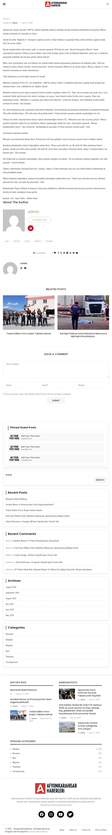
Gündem (9, 639)
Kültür (17, 241)
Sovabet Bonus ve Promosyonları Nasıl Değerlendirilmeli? (30, 504)
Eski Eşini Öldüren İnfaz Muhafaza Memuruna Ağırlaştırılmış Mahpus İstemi (38, 515)
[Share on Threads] (70, 252)
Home (62, 829)
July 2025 (10, 604)
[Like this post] (55, 252)
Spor (8, 650)
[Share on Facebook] (58, 252)
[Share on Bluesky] (74, 252)
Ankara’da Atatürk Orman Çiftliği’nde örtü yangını (88, 725)
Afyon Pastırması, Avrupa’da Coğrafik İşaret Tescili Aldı (39, 562)
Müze (27, 241)
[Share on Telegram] (67, 252)
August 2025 (11, 598)
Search (9, 474)
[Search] (107, 4)
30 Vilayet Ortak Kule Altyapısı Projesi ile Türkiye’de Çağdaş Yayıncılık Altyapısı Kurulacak (53, 569)
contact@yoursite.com (61, 805)
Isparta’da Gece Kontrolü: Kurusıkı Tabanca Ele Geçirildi (89, 693)
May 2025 (10, 615)
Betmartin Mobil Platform (16, 499)
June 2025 (10, 609)
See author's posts (39, 219)
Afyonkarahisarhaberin (38, 831)
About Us (73, 829)
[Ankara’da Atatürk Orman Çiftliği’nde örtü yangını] (67, 727)
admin (15, 22)
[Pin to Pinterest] (64, 252)
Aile (7, 241)
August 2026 (11, 587)
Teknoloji (10, 656)
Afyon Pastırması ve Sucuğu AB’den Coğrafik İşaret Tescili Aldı (32, 521)
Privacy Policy (101, 829)
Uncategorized (12, 662)
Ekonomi (9, 633)
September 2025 (12, 592)
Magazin (9, 645)
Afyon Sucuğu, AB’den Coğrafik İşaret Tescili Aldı (36, 555)
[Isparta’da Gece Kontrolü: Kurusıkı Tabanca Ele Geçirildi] (67, 694)
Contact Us (86, 829)
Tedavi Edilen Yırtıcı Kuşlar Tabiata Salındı (29, 333)
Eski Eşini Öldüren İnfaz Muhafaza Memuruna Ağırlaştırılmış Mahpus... (83, 335)
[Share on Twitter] (61, 252)
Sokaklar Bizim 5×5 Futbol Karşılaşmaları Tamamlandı (36, 540)
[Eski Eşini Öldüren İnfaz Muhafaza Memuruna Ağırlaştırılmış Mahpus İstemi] (83, 312)
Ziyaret (49, 241)
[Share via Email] (77, 252)
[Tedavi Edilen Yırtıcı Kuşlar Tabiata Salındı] (29, 312)
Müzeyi (38, 241)
